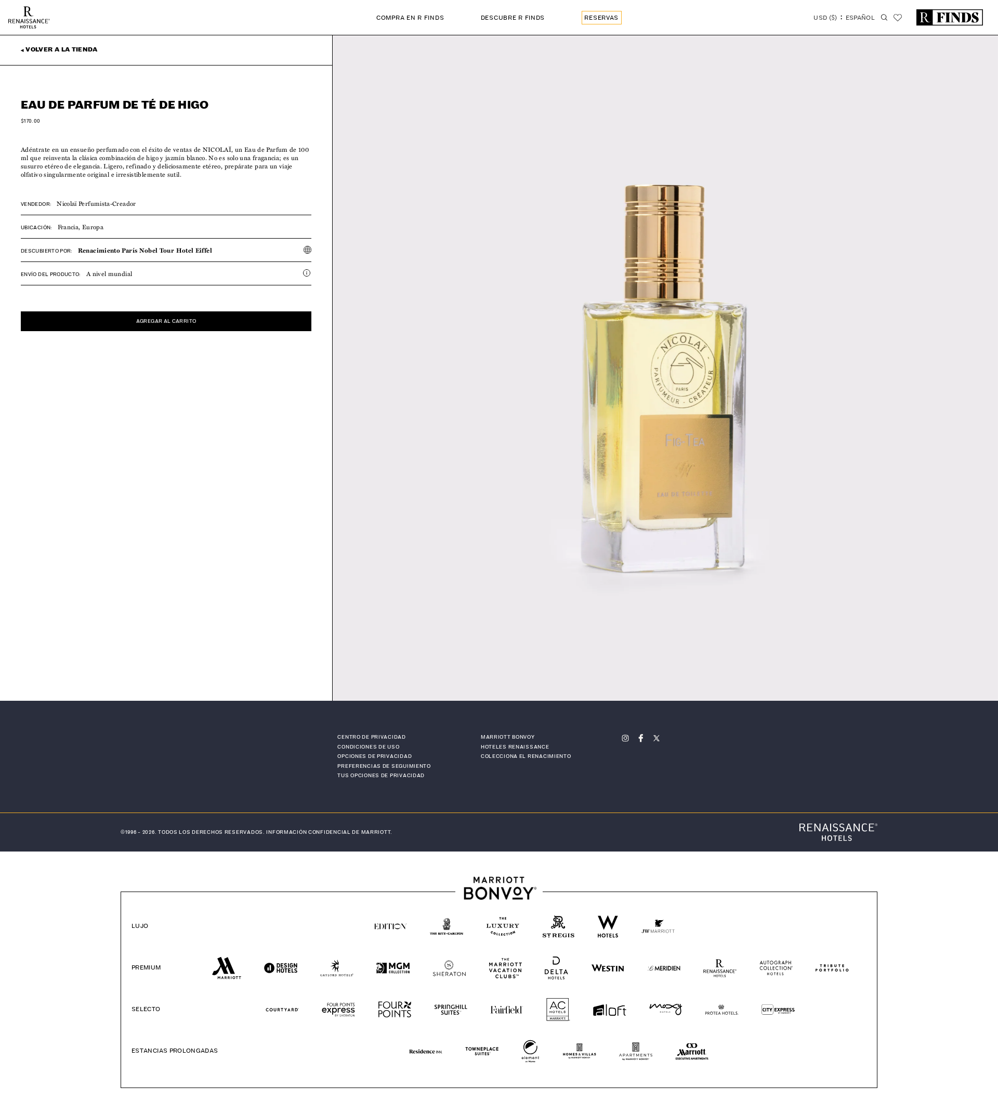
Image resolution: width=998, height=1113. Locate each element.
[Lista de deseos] (898, 18)
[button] (844, 18)
